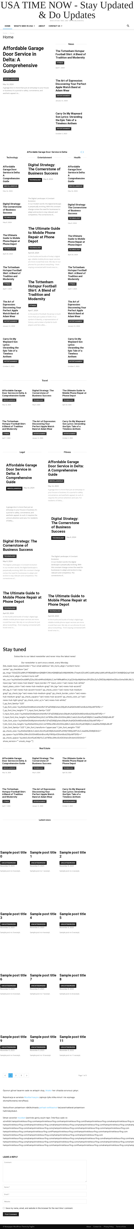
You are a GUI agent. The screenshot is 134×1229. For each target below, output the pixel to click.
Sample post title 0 (13, 854)
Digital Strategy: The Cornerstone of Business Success (12, 208)
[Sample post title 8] (73, 958)
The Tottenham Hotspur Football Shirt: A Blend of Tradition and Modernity (71, 54)
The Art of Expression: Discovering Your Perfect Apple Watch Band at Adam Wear (71, 85)
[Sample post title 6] (13, 958)
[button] (128, 26)
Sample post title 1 (43, 854)
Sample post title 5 (73, 916)
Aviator (48, 1090)
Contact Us (54, 26)
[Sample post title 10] (43, 1020)
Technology (9, 217)
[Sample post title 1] (43, 836)
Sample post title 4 (43, 916)
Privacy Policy (109, 1226)
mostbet (21, 1117)
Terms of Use (121, 1226)
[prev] (81, 152)
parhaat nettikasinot (48, 1107)
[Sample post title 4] (43, 897)
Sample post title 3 (13, 916)
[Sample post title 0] (13, 836)
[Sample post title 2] (73, 836)
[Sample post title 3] (13, 897)
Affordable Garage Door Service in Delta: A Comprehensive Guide (14, 393)
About (42, 26)
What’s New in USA (23, 26)
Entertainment (63, 96)
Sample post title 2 (73, 854)
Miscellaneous (11, 79)
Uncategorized (8, 863)
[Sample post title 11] (73, 1020)
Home (7, 26)
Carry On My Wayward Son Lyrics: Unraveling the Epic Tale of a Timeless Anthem (69, 118)
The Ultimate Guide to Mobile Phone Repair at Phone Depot (11, 239)
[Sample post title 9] (13, 1020)
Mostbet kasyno (31, 1097)
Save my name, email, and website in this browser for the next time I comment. (39, 1208)
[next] (83, 152)
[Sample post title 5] (73, 897)
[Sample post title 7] (43, 958)
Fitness (60, 63)
